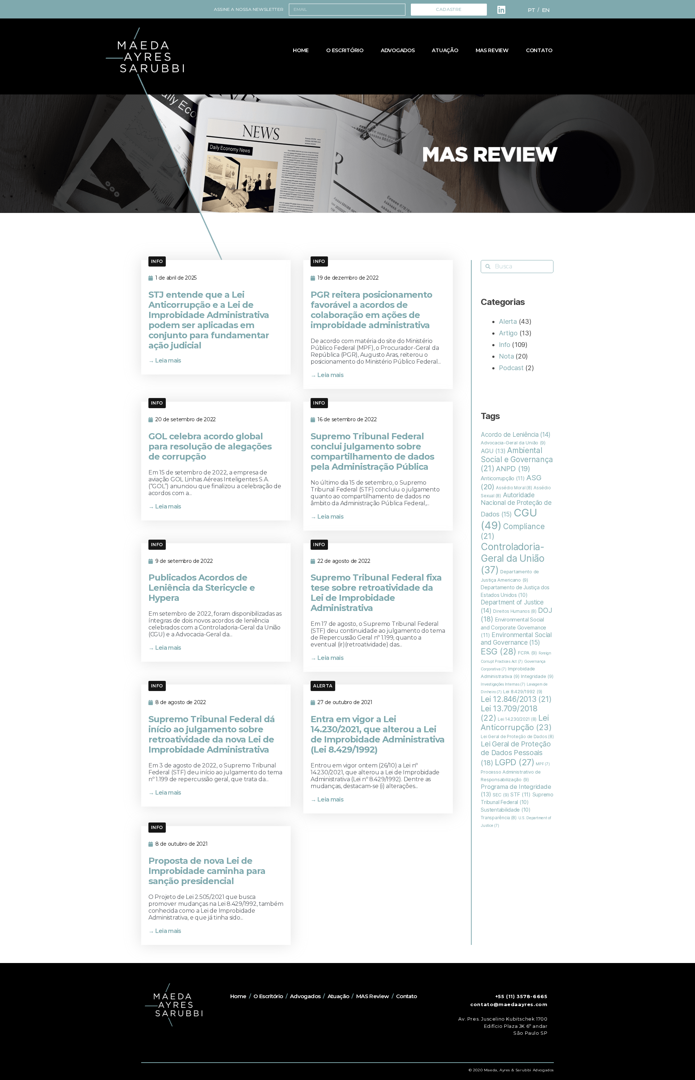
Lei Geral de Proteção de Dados (517, 736)
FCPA (527, 653)
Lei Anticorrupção (516, 722)
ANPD (513, 468)
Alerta (322, 685)
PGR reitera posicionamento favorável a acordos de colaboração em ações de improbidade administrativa (371, 309)
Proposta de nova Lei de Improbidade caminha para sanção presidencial (206, 870)
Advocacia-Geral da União (513, 442)
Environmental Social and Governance (516, 638)
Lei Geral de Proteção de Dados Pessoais (516, 753)
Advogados (398, 50)
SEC (501, 795)
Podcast (511, 368)
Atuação (445, 50)
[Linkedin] (501, 9)
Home (301, 50)
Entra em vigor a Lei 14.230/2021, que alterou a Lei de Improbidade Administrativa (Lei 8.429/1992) (378, 734)
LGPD (514, 762)
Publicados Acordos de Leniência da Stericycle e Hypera (201, 587)
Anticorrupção (503, 478)
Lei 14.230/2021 (517, 719)
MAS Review (492, 50)
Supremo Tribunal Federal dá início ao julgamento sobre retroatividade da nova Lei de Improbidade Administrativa (211, 734)
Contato (539, 50)
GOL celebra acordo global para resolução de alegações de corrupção (209, 446)
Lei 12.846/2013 (516, 699)
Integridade (537, 676)
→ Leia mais (164, 360)
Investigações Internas (503, 684)
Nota (506, 356)
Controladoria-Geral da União (512, 558)
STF (520, 794)
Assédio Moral (514, 487)
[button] (157, 261)
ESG (498, 651)
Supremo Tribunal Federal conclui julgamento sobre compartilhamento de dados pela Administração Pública (372, 451)
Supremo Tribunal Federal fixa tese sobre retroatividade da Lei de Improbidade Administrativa (376, 592)
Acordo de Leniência (516, 434)
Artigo (508, 333)
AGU (493, 451)
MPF (542, 764)
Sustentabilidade (505, 810)
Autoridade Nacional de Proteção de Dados (516, 504)
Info (157, 261)
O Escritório (344, 50)
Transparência (498, 817)
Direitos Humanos (514, 611)
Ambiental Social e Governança (517, 459)
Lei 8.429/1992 (522, 691)
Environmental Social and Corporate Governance (513, 627)
